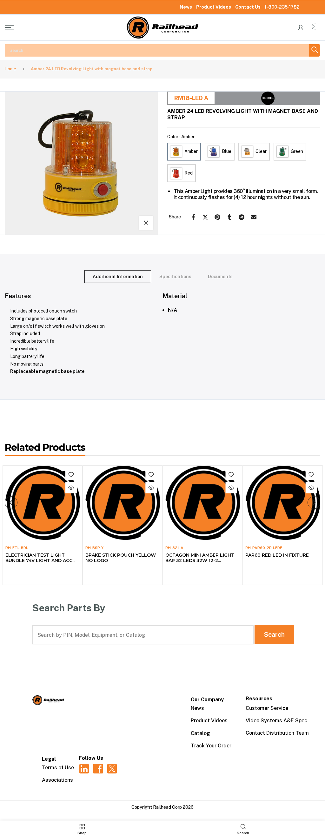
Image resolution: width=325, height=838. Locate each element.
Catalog (200, 733)
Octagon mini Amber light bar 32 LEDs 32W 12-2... (199, 557)
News (186, 7)
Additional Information (118, 276)
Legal (49, 759)
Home (10, 68)
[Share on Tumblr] (229, 217)
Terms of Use (58, 768)
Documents (220, 276)
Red (188, 172)
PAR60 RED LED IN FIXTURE (277, 555)
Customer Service (267, 708)
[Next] (314, 502)
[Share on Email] (253, 217)
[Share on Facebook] (193, 217)
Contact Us (248, 7)
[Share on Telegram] (241, 217)
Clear (261, 151)
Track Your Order (211, 746)
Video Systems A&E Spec (276, 721)
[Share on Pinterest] (217, 217)
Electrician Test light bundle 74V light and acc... (40, 557)
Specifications (175, 276)
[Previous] (11, 502)
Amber (191, 151)
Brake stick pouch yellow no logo (120, 557)
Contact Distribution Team (277, 733)
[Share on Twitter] (205, 217)
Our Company (207, 700)
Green (297, 151)
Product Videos (213, 7)
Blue (226, 151)
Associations (57, 780)
